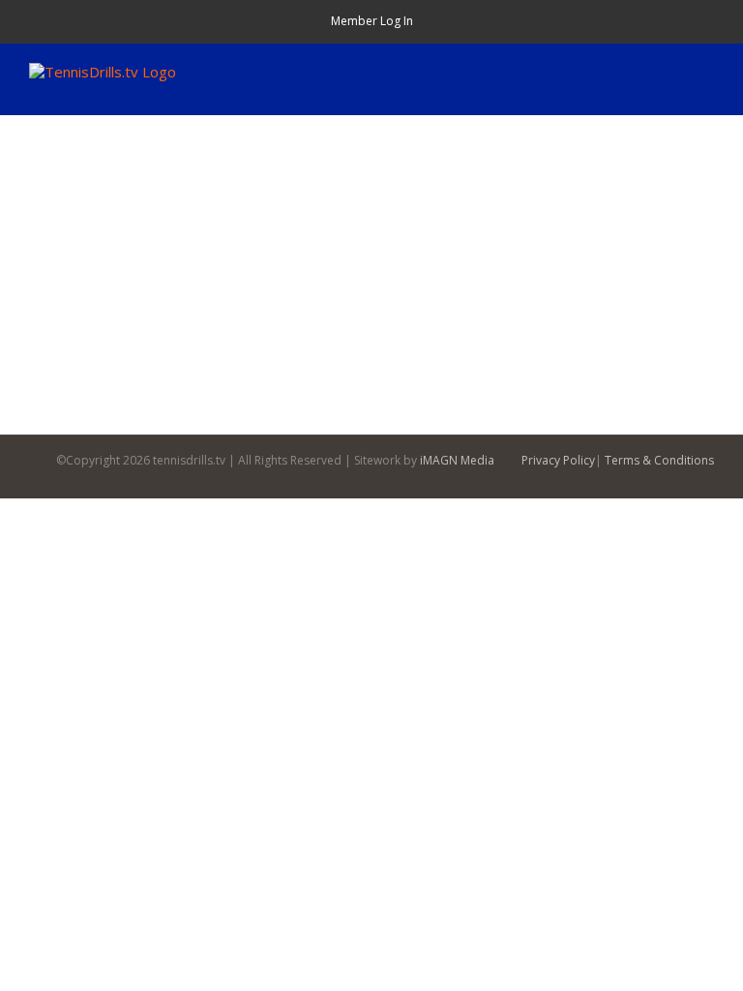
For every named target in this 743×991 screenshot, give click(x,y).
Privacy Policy (558, 460)
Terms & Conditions (659, 460)
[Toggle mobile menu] (706, 73)
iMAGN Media (457, 460)
